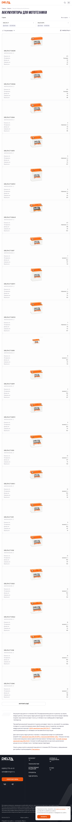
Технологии (33, 764)
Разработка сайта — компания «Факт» (14, 821)
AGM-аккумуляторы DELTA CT (39, 728)
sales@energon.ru (8, 772)
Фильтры (66, 30)
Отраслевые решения (33, 768)
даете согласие (60, 809)
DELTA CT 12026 (9, 84)
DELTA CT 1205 (9, 151)
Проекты (32, 772)
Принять (44, 816)
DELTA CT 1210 (9, 450)
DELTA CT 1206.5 (10, 217)
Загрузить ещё (24, 703)
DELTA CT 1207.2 (9, 317)
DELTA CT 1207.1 (9, 284)
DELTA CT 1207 (9, 250)
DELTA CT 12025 (9, 51)
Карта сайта (24, 817)
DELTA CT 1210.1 (9, 483)
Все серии (64, 17)
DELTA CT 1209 (9, 384)
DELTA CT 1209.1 (9, 417)
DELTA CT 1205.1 (9, 184)
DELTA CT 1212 (9, 550)
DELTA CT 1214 (9, 650)
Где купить (33, 776)
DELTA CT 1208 (9, 350)
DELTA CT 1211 (9, 517)
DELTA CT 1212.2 (9, 617)
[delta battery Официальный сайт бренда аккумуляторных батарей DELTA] (6, 2)
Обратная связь (12, 779)
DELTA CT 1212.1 (9, 583)
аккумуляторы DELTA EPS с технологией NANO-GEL (40, 737)
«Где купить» (35, 749)
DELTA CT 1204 (9, 117)
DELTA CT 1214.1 (9, 683)
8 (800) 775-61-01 (8, 768)
